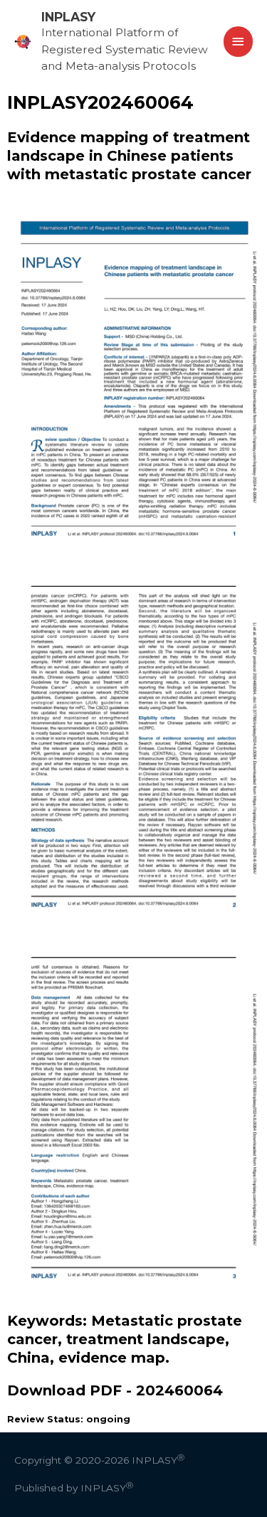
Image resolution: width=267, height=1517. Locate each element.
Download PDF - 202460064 (115, 1390)
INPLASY (68, 16)
